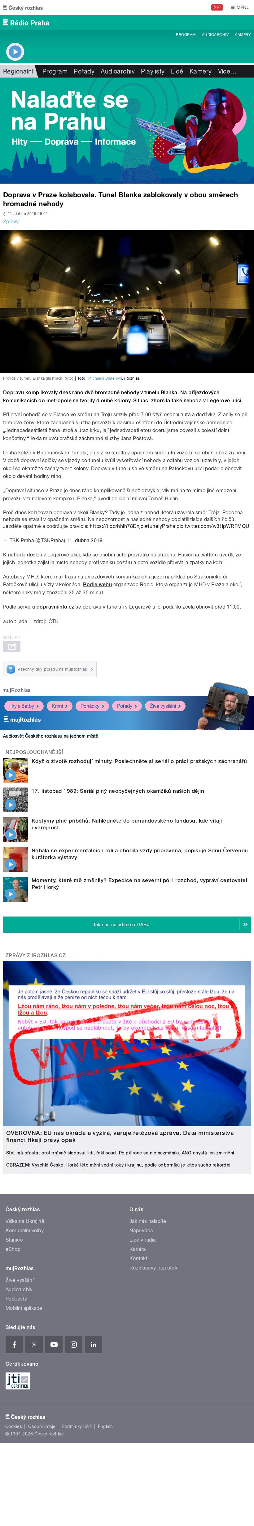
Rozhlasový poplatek (153, 1268)
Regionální (18, 71)
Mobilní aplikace (24, 1308)
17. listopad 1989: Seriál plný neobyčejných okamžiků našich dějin (118, 791)
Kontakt (138, 1258)
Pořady (84, 71)
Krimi (57, 706)
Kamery (243, 35)
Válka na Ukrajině (25, 1221)
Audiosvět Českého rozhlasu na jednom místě (50, 736)
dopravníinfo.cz (55, 607)
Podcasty (16, 1299)
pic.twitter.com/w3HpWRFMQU (213, 526)
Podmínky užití (77, 1426)
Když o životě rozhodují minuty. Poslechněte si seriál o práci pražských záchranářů (139, 761)
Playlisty (152, 71)
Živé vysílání (163, 706)
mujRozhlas (16, 690)
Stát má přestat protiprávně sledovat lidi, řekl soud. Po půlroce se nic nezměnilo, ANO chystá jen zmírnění (120, 1152)
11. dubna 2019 (85, 540)
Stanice (14, 1240)
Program (185, 35)
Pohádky (90, 706)
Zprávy (11, 222)
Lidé (177, 71)
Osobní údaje (42, 1426)
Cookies (13, 1426)
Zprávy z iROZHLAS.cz (36, 955)
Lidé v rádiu (142, 1240)
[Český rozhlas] (23, 7)
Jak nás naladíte (147, 1221)
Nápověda (141, 1231)
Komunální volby (25, 1231)
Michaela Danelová (105, 378)
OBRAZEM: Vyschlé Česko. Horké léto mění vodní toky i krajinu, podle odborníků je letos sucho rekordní (118, 1164)
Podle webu (97, 584)
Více (227, 71)
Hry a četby (21, 706)
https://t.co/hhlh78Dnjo (116, 526)
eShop (13, 1249)
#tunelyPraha (160, 526)
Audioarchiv (215, 35)
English (105, 1426)
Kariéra (137, 1249)
